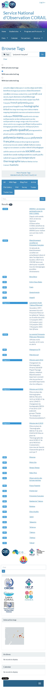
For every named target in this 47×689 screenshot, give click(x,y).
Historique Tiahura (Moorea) (18, 303)
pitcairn (6, 134)
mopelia (25, 116)
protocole (13, 145)
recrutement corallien (18, 148)
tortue (35, 161)
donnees (17, 97)
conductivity (22, 94)
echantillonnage (28, 97)
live (11, 109)
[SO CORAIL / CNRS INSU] (8, 4)
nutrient (35, 121)
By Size (24, 175)
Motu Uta (32, 462)
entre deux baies (21, 100)
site (23, 151)
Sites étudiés (34, 512)
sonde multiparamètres (22, 154)
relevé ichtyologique (35, 147)
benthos (6, 90)
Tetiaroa (32, 527)
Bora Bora (33, 277)
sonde (37, 151)
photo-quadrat (19, 130)
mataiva (31, 112)
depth (11, 97)
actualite (6, 88)
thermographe (11, 161)
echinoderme (9, 99)
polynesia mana (13, 137)
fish (37, 99)
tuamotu (14, 164)
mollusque (7, 116)
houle (22, 106)
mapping (6, 112)
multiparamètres (9, 121)
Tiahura (32, 532)
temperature (28, 157)
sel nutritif (18, 151)
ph (33, 127)
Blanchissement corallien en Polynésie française (36, 242)
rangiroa (6, 148)
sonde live (7, 154)
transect (6, 165)
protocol (6, 145)
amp (17, 88)
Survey (24, 187)
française (6, 103)
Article (33, 182)
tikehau (30, 161)
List (35, 175)
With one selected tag (10, 74)
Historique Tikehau (15, 360)
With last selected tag (10, 81)
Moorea (32, 457)
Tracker (33, 187)
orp (14, 124)
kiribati (6, 109)
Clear (5, 59)
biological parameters (19, 91)
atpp (32, 88)
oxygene (19, 124)
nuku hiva (28, 121)
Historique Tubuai (15, 423)
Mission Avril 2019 (36, 423)
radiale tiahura (29, 144)
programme (35, 142)
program (27, 142)
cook (29, 94)
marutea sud (23, 112)
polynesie (27, 138)
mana (35, 109)
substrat (7, 158)
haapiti (16, 106)
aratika (27, 88)
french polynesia (19, 102)
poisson (21, 133)
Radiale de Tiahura (36, 501)
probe (22, 142)
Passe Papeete (34, 486)
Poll (16, 187)
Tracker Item (8, 192)
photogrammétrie (35, 130)
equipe (29, 100)
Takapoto (32, 522)
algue (12, 88)
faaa (34, 100)
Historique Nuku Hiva (16, 389)
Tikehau (32, 538)
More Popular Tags (23, 173)
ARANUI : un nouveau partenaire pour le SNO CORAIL (37, 211)
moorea (17, 116)
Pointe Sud (33, 491)
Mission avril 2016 (36, 389)
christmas (14, 94)
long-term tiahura (26, 109)
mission (37, 112)
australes (38, 88)
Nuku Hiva (33, 473)
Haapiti (32, 298)
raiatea (38, 145)
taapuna (14, 158)
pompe (17, 142)
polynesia (29, 134)
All (4, 182)
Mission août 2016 (36, 360)
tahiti (19, 158)
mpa (37, 116)
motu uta (32, 116)
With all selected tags (10, 68)
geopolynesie (8, 106)
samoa (11, 151)
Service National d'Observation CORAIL (24, 15)
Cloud (30, 175)
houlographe (31, 106)
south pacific (37, 154)
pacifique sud (28, 124)
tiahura (24, 161)
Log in (41, 2)
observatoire (8, 124)
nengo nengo (20, 121)
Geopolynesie (34, 292)
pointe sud (13, 134)
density (6, 97)
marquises (14, 112)
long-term (16, 109)
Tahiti (31, 517)
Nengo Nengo (34, 468)
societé (30, 151)
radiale (20, 145)
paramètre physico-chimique (21, 127)
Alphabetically (15, 175)
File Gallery (7, 187)
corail (34, 93)
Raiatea (32, 506)
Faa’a (31, 287)
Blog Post (23, 182)
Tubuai (31, 543)
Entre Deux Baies (35, 282)
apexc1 (21, 88)
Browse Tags (13, 48)
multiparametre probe (27, 119)
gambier (31, 103)
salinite (6, 151)
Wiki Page (13, 182)
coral (40, 94)
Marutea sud (34, 355)
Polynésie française (36, 496)
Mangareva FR (34, 350)
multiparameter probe (11, 119)
